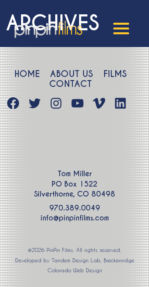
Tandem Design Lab (76, 260)
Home (27, 74)
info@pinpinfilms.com (75, 217)
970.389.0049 (74, 207)
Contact (70, 84)
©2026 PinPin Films (50, 250)
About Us (71, 74)
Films (115, 74)
